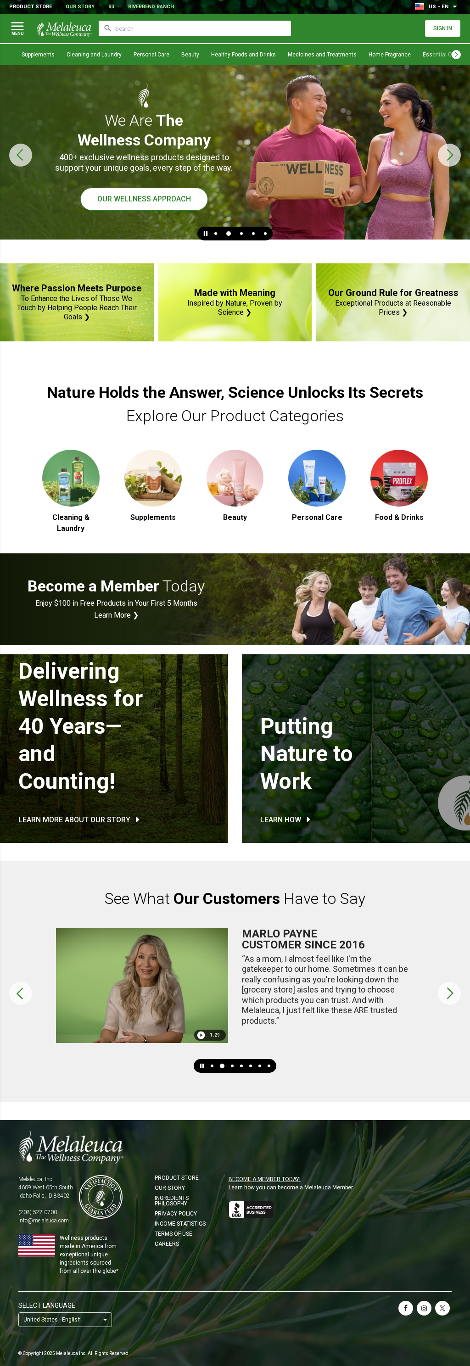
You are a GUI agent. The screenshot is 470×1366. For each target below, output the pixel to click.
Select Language (46, 1305)
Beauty (190, 54)
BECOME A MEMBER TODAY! (265, 1179)
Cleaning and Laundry (94, 54)
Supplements (38, 54)
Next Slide (449, 155)
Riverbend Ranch (151, 7)
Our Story (80, 7)
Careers (167, 1244)
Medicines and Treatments (322, 54)
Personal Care (151, 54)
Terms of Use (173, 1234)
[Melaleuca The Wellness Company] (235, 1147)
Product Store (30, 7)
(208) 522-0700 (37, 1212)
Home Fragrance (390, 54)
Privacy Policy (176, 1213)
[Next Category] (456, 54)
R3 (111, 7)
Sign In (442, 28)
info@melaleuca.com (43, 1220)
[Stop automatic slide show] (205, 233)
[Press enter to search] (107, 28)
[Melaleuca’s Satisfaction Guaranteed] (101, 1197)
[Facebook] (406, 1308)
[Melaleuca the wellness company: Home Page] (64, 28)
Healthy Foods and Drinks (243, 54)
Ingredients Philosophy (172, 1200)
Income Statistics (180, 1224)
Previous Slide (20, 155)
